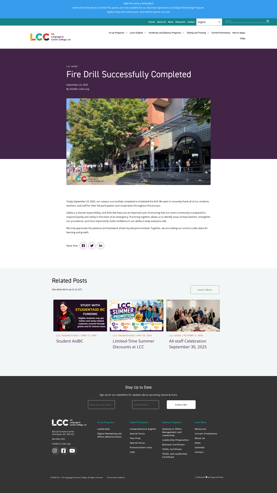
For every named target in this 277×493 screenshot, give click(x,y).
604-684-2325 (58, 439)
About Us (161, 22)
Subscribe (181, 404)
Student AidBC (69, 341)
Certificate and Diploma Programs (165, 32)
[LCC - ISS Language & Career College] (50, 39)
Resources (180, 22)
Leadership (103, 429)
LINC (132, 452)
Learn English (136, 32)
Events (151, 22)
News (170, 22)
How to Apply (238, 32)
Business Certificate (173, 444)
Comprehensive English (143, 429)
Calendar (200, 447)
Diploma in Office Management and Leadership (172, 432)
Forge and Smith (216, 477)
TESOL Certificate (172, 449)
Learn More (205, 289)
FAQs (242, 38)
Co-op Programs (116, 32)
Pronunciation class (141, 447)
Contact (191, 22)
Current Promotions (221, 32)
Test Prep (135, 438)
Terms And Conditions (116, 477)
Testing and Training (196, 32)
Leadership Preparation (175, 440)
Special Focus (137, 433)
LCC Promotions (67, 335)
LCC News (175, 335)
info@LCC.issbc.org (61, 443)
